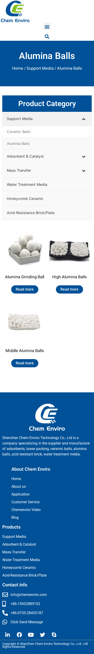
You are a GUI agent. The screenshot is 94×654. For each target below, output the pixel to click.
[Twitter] (42, 634)
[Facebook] (19, 634)
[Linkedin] (7, 634)
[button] (47, 26)
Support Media (40, 68)
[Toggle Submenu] (84, 119)
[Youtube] (31, 634)
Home (17, 68)
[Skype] (54, 634)
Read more (25, 289)
